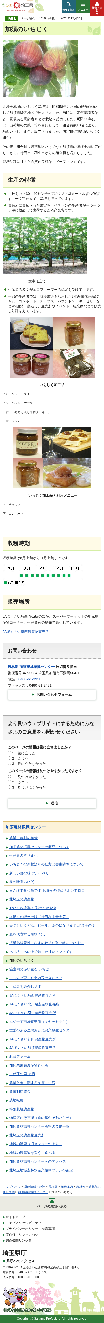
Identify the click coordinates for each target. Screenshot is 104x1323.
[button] (69, 6)
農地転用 (16, 1100)
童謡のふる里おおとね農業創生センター (41, 1030)
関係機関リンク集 (19, 1240)
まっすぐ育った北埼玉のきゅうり (35, 978)
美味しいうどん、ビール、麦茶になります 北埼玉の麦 (52, 925)
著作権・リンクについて (24, 1235)
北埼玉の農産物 (21, 899)
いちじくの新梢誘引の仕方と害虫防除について (46, 864)
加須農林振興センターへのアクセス (37, 1161)
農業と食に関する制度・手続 (32, 1083)
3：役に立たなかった (29, 764)
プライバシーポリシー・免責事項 (30, 1229)
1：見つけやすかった (29, 777)
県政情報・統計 (34, 1187)
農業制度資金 (20, 1091)
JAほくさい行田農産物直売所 (32, 1039)
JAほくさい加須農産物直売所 (32, 1048)
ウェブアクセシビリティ (24, 1223)
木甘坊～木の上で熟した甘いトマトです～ (42, 952)
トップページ (12, 1187)
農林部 (13, 667)
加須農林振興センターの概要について (39, 847)
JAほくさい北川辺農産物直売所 (34, 1004)
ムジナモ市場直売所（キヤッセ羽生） (39, 1022)
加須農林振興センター (37, 667)
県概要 (53, 1187)
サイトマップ (15, 1217)
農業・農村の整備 (23, 838)
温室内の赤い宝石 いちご (29, 969)
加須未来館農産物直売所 (28, 1065)
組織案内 (67, 1187)
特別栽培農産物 (21, 1109)
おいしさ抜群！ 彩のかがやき (32, 908)
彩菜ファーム (20, 1056)
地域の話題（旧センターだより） (35, 1144)
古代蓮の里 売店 (22, 1074)
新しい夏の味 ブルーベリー (31, 873)
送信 (54, 803)
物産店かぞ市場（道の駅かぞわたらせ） (41, 1118)
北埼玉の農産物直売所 (27, 1135)
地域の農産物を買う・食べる (32, 1153)
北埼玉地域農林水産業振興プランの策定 (41, 1170)
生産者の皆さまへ (23, 855)
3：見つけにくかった (29, 787)
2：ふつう (20, 758)
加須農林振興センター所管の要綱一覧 (39, 1126)
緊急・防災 (97, 9)
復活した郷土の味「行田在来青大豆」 (39, 917)
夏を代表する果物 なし (27, 934)
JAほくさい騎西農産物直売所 (26, 632)
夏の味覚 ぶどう (22, 882)
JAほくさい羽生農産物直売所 (32, 1013)
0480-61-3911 (29, 679)
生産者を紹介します (25, 986)
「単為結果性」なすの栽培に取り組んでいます (46, 943)
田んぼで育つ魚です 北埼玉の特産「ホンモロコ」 (48, 890)
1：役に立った (23, 753)
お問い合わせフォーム (54, 694)
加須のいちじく (21, 960)
